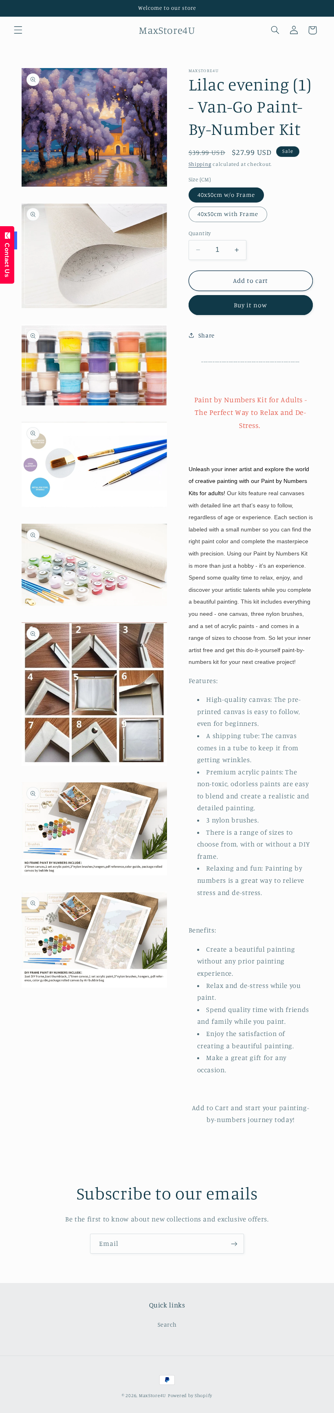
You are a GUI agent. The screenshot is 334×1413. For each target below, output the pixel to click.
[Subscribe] (234, 1244)
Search (167, 1324)
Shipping (200, 164)
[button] (18, 30)
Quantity (200, 233)
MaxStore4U (152, 1395)
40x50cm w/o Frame (226, 194)
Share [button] (206, 335)
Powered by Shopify (190, 1395)
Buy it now (251, 305)
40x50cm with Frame (228, 213)
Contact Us (7, 258)
